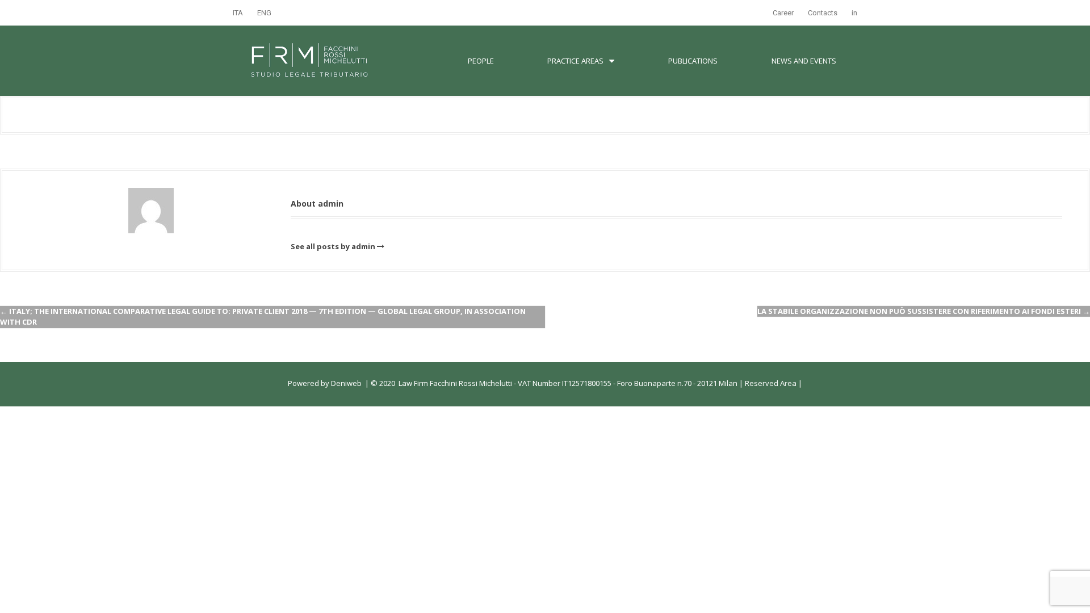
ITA (238, 13)
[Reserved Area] (797, 383)
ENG (264, 13)
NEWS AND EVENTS (804, 61)
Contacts (822, 13)
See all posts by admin (333, 246)
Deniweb (346, 383)
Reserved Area (769, 383)
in (854, 13)
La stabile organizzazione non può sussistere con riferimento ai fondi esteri (923, 311)
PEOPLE (481, 61)
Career (783, 13)
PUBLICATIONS (693, 61)
